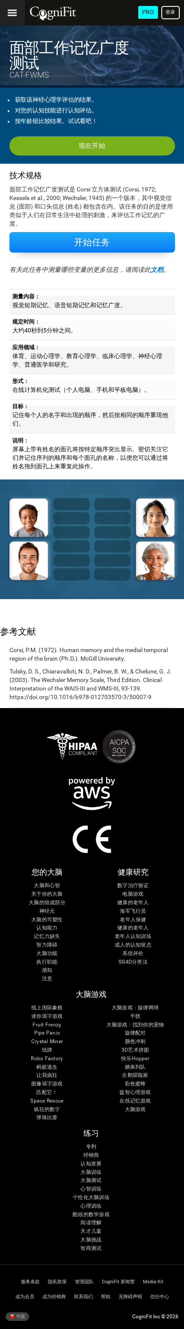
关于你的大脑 (46, 894)
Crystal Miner (47, 1041)
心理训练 (90, 1206)
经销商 (91, 1155)
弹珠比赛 (46, 1117)
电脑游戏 (132, 894)
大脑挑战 (90, 1240)
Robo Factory (47, 1058)
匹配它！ (46, 1092)
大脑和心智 (47, 885)
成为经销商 (54, 1297)
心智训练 (90, 1189)
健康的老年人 (132, 903)
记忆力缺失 (47, 936)
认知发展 (90, 1164)
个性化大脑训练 (91, 1197)
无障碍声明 (130, 1297)
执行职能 (46, 962)
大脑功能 (46, 953)
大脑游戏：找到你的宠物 (135, 1025)
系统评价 (132, 953)
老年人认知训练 (133, 936)
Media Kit (153, 1282)
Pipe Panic (47, 1033)
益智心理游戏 (135, 1092)
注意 (47, 979)
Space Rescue (46, 1101)
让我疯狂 (46, 1075)
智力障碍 (46, 945)
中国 (20, 1316)
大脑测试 (90, 1180)
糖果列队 (135, 1067)
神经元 (47, 911)
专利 (91, 1147)
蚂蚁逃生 (46, 1067)
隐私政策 (57, 1282)
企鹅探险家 (135, 1075)
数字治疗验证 (132, 885)
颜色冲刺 (135, 1041)
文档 (157, 269)
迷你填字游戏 (46, 1016)
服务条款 (30, 1282)
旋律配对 (135, 1033)
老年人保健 (133, 920)
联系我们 (83, 1297)
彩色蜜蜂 (135, 1084)
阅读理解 (90, 1223)
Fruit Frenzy (47, 1025)
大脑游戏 (135, 1109)
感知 (47, 970)
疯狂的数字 (47, 1109)
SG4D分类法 (133, 962)
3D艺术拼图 (135, 1050)
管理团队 (84, 1282)
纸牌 (47, 1050)
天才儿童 (90, 1231)
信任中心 (159, 1297)
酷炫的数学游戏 (91, 1214)
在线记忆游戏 (135, 1101)
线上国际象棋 (46, 1008)
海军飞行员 (133, 911)
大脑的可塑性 (46, 920)
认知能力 (46, 928)
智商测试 (90, 1248)
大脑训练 (90, 1172)
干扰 (135, 1016)
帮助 (105, 1297)
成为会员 (24, 1297)
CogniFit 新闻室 (118, 1282)
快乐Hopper (135, 1058)
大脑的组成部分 (47, 903)
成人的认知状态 (133, 945)
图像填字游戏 (46, 1084)
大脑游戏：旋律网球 (135, 1008)
